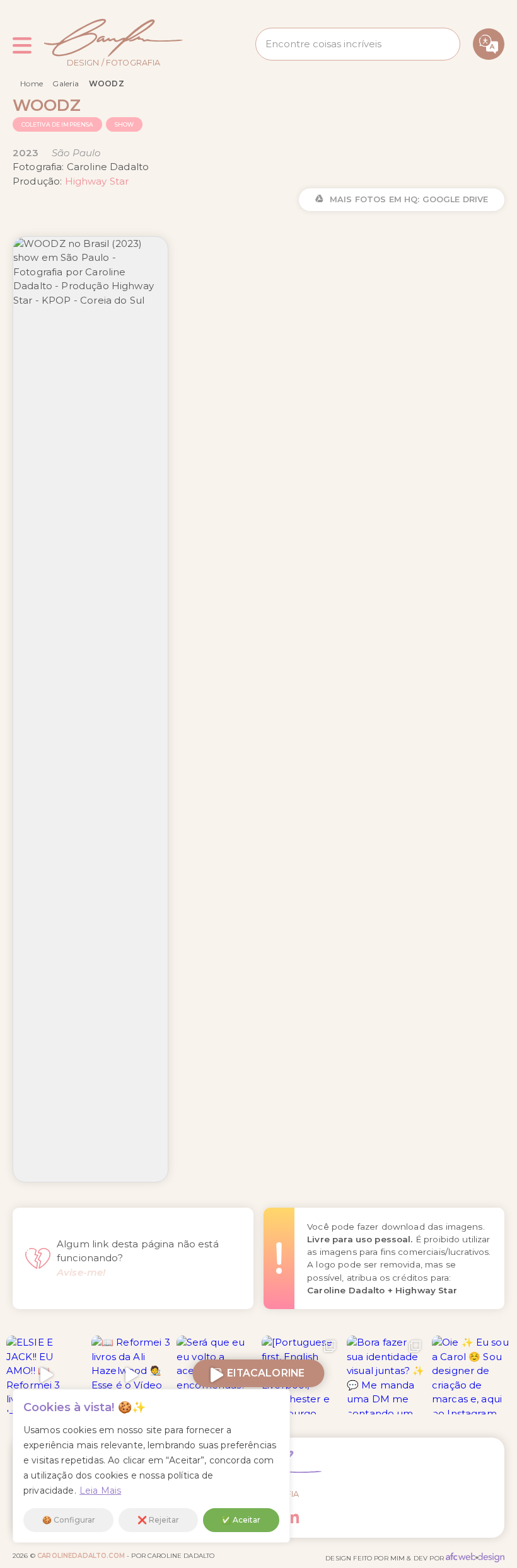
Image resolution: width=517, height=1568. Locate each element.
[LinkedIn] (292, 1517)
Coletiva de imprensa (57, 124)
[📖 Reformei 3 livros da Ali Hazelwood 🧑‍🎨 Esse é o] (130, 1375)
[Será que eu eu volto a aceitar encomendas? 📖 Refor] (216, 1375)
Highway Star (97, 181)
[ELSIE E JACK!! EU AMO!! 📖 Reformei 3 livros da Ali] (45, 1375)
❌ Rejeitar (158, 1520)
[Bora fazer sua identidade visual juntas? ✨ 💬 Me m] (386, 1375)
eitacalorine (263, 1373)
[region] (151, 1466)
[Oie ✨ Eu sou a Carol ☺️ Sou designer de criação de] (471, 1375)
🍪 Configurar (68, 1520)
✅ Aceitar (240, 1520)
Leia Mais (100, 1490)
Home (31, 83)
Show (124, 124)
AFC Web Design (475, 1557)
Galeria (65, 83)
